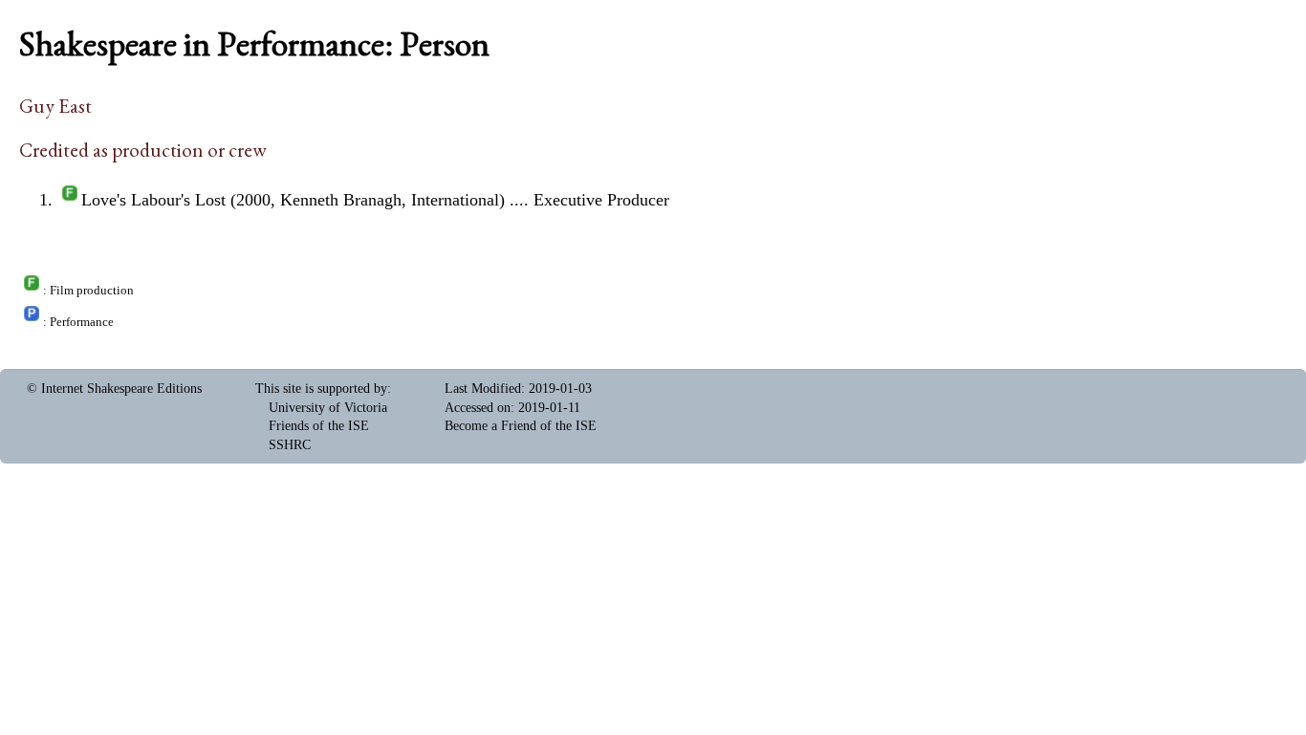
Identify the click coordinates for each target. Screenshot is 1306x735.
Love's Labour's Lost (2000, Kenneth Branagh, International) (293, 199)
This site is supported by (321, 388)
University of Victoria (328, 407)
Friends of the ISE (319, 426)
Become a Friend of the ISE (521, 426)
